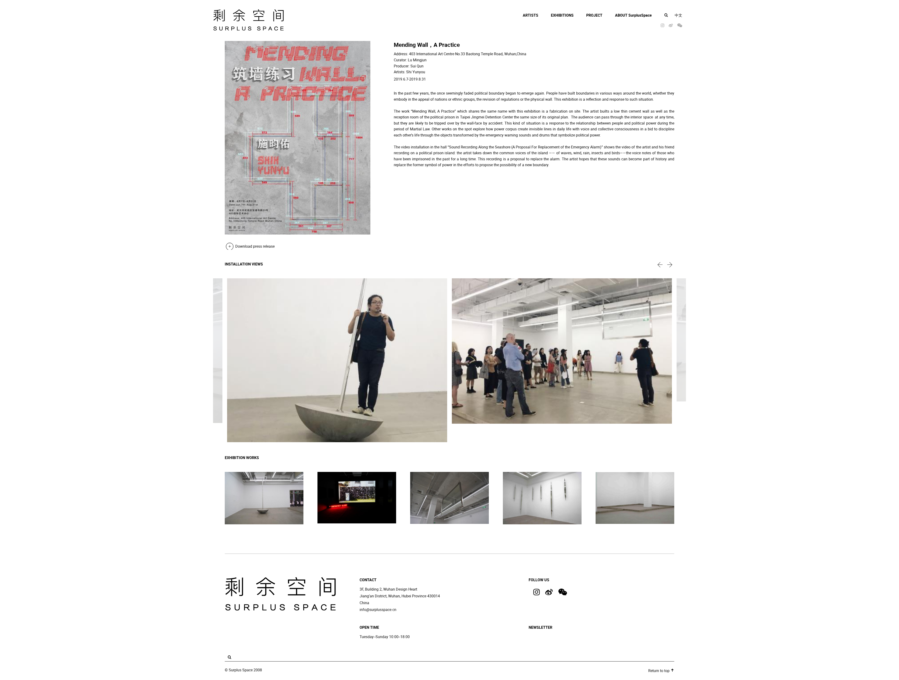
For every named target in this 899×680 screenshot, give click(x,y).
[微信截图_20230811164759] (449, 498)
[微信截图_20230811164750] (542, 499)
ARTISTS (530, 15)
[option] (337, 360)
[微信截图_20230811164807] (264, 499)
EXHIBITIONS (562, 15)
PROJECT (594, 15)
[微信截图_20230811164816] (356, 498)
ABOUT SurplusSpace (633, 15)
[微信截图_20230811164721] (635, 498)
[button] (660, 264)
